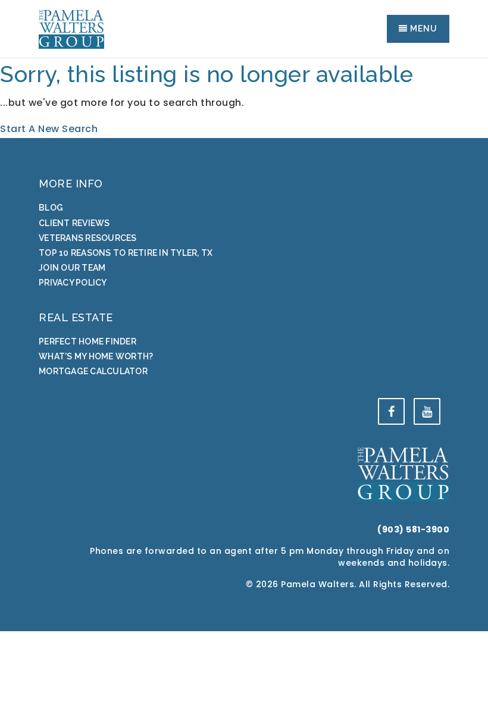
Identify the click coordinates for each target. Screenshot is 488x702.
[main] (244, 98)
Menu (422, 28)
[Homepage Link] (71, 28)
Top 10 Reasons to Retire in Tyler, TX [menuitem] (125, 253)
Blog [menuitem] (51, 207)
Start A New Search (49, 129)
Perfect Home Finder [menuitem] (87, 341)
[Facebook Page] (391, 411)
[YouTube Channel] (427, 411)
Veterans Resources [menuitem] (88, 238)
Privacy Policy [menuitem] (73, 282)
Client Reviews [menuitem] (74, 223)
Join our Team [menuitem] (72, 267)
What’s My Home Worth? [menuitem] (96, 356)
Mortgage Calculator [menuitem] (93, 371)
